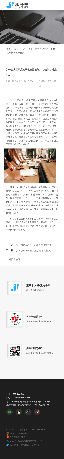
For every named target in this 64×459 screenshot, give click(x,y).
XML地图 (14, 445)
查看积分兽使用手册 (38, 285)
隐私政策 (25, 445)
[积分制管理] (17, 5)
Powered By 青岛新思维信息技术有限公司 (24, 441)
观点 (16, 49)
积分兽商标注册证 (17, 437)
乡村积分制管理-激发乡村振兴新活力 (34, 250)
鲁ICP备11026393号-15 (19, 433)
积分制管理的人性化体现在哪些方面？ (35, 245)
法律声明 (35, 445)
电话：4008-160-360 (15, 394)
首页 (8, 49)
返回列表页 (14, 259)
